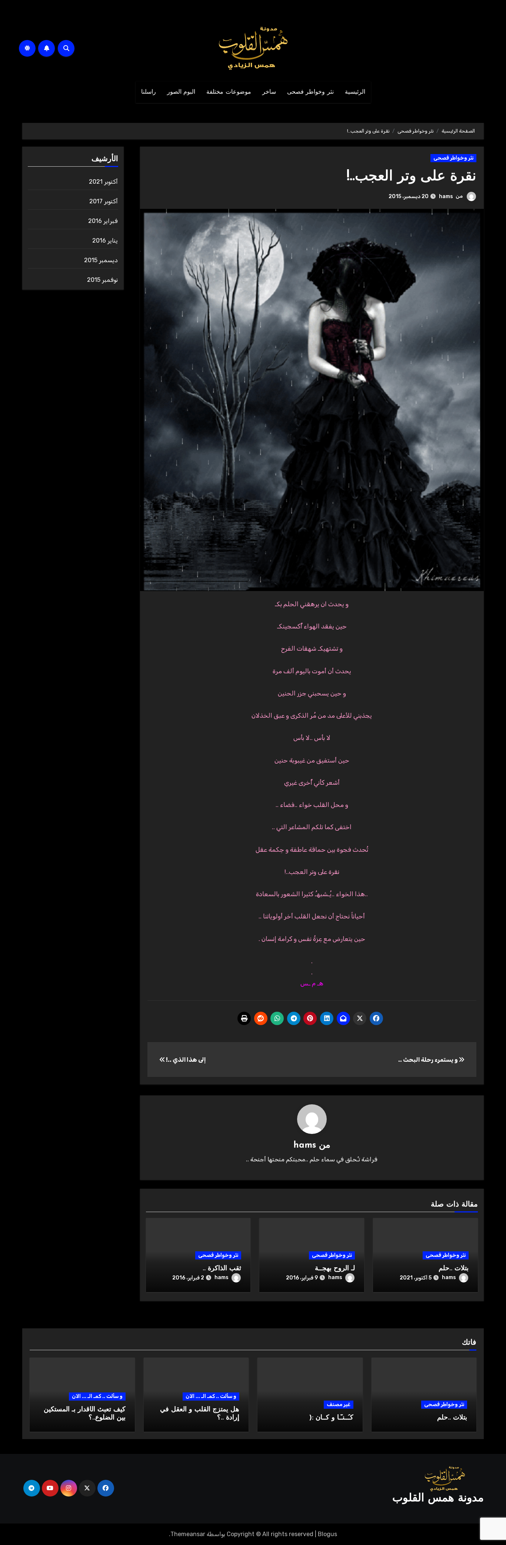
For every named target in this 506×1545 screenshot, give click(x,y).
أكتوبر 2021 (103, 181)
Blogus (327, 1534)
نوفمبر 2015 (102, 279)
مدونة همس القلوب (438, 1498)
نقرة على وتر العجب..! (411, 177)
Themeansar (187, 1534)
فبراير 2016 (103, 220)
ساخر (269, 92)
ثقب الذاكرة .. (222, 1268)
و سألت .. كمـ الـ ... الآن (211, 1396)
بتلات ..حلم (454, 1268)
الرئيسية (355, 92)
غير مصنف (338, 1404)
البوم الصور (181, 92)
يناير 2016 (105, 240)
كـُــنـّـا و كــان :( (331, 1418)
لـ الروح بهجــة (335, 1268)
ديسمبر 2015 (101, 260)
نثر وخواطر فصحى (310, 92)
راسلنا (148, 92)
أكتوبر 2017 (103, 201)
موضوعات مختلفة (228, 92)
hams (446, 196)
